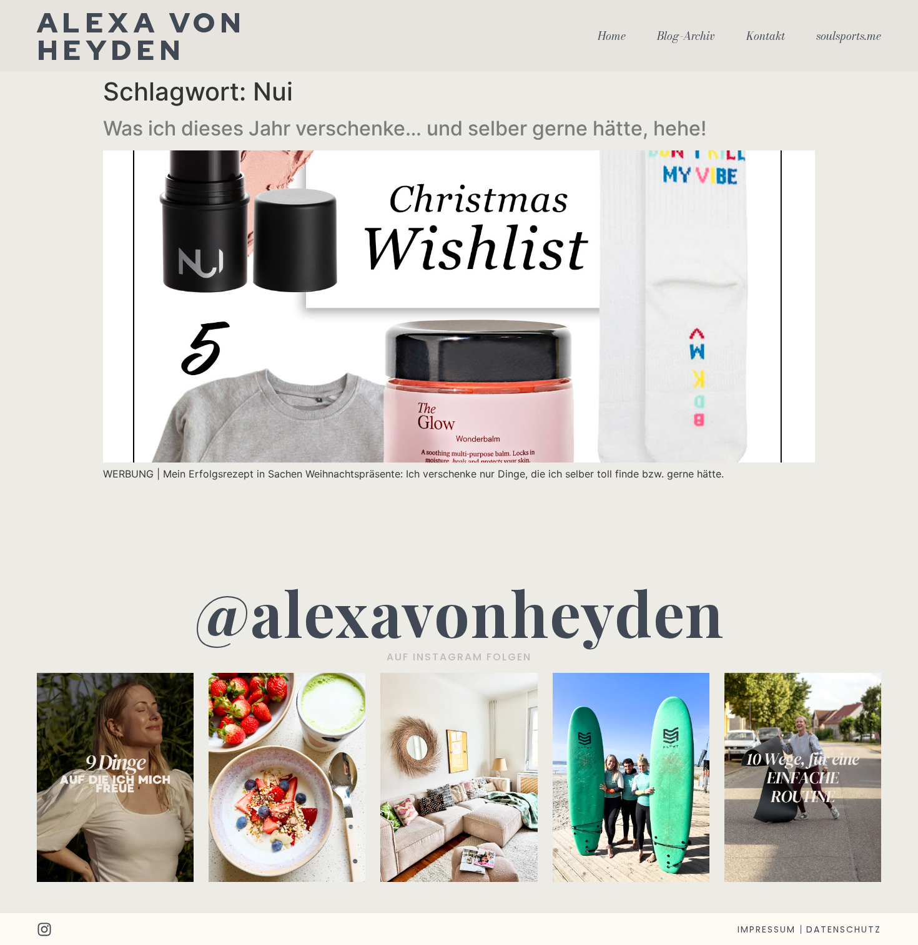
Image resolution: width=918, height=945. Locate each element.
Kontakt (765, 36)
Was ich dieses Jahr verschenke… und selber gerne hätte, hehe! (404, 128)
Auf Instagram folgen (459, 657)
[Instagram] (44, 929)
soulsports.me (848, 36)
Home (612, 36)
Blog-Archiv (686, 36)
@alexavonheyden (459, 612)
